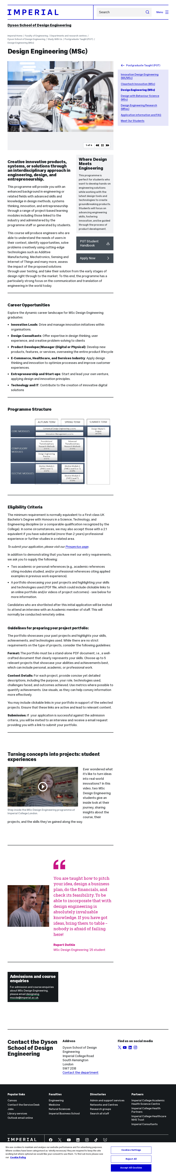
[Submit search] (147, 12)
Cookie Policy (18, 1157)
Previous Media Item (97, 145)
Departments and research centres (68, 35)
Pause (102, 145)
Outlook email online (20, 1117)
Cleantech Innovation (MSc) (138, 84)
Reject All (131, 1159)
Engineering (56, 1100)
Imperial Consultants (144, 1124)
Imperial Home (15, 35)
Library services (17, 1113)
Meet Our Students (132, 120)
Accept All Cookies (131, 1167)
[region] (88, 1158)
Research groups (100, 1109)
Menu (159, 12)
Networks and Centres (104, 1104)
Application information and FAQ (141, 115)
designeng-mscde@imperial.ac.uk (25, 995)
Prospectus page (76, 547)
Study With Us (55, 39)
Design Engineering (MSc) (21, 42)
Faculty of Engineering (36, 35)
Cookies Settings (131, 1150)
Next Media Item (107, 145)
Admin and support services (107, 1100)
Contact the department (80, 1072)
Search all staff (99, 1113)
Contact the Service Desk (24, 1104)
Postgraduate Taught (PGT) (79, 39)
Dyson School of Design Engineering (39, 25)
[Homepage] (51, 12)
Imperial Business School (64, 1113)
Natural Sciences (59, 1109)
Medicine (54, 1104)
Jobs (11, 1109)
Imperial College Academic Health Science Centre (148, 1102)
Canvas (12, 1100)
